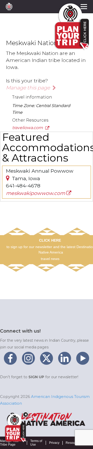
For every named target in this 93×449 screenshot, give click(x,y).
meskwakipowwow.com (36, 193)
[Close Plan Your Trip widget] (25, 414)
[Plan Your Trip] (15, 428)
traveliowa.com (28, 127)
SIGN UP (36, 377)
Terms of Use (36, 442)
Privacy (54, 443)
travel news (50, 259)
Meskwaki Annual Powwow (39, 171)
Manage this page (28, 88)
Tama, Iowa (25, 178)
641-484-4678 (23, 186)
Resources (73, 443)
